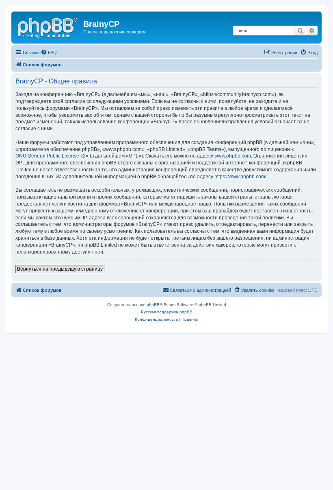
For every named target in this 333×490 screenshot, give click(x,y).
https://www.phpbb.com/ (240, 176)
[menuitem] (49, 52)
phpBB (153, 304)
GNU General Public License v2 (50, 156)
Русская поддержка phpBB (166, 312)
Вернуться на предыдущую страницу (60, 269)
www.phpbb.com (232, 156)
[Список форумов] (48, 26)
